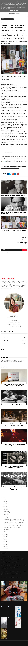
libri (25, 571)
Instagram (14, 340)
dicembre (6, 507)
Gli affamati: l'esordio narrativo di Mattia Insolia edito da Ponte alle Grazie (14, 385)
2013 (4, 544)
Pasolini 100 (10, 168)
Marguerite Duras (15, 561)
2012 (4, 546)
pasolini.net (4, 161)
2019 (4, 536)
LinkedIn (14, 334)
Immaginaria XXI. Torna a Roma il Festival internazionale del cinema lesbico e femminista (14, 446)
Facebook (14, 337)
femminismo (19, 571)
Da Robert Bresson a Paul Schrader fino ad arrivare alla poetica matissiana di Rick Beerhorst (14, 488)
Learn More (12, 10)
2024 (4, 503)
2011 (4, 547)
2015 (4, 541)
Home (2, 22)
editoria (11, 569)
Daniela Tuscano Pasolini (15, 166)
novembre (6, 509)
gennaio (6, 531)
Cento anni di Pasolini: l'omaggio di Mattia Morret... (14, 522)
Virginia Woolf (4, 567)
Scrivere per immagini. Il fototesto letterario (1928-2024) (14, 467)
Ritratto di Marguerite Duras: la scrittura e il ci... (13, 527)
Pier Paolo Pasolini (16, 168)
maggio (5, 514)
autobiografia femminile (13, 567)
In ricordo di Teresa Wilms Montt (14, 404)
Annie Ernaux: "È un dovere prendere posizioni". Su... (15, 520)
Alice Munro (3, 557)
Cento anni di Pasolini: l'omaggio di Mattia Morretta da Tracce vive (13, 213)
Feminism (22, 559)
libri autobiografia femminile (7, 573)
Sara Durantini (8, 278)
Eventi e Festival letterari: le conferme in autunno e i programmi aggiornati (14, 424)
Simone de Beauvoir (16, 565)
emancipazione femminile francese (8, 571)
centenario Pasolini (7, 166)
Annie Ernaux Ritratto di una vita (7, 559)
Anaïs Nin (10, 557)
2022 (4, 506)
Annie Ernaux (16, 557)
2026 (4, 500)
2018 (4, 538)
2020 (4, 534)
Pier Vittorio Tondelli (5, 563)
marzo (5, 517)
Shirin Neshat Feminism (5, 565)
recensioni (3, 575)
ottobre (5, 511)
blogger (25, 249)
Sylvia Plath (24, 565)
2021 (4, 533)
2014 (4, 543)
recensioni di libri (11, 575)
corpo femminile (4, 569)
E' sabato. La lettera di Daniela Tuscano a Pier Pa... (14, 524)
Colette (17, 559)
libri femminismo (18, 573)
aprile (5, 516)
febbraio (6, 529)
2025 (4, 501)
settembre (6, 512)
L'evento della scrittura (5, 561)
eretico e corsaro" (23, 166)
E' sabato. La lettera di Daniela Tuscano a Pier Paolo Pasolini (13, 231)
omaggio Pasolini (3, 168)
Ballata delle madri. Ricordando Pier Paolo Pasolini (13, 195)
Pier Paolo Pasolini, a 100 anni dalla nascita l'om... (14, 525)
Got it (18, 10)
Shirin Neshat (13, 563)
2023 (4, 504)
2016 (4, 539)
